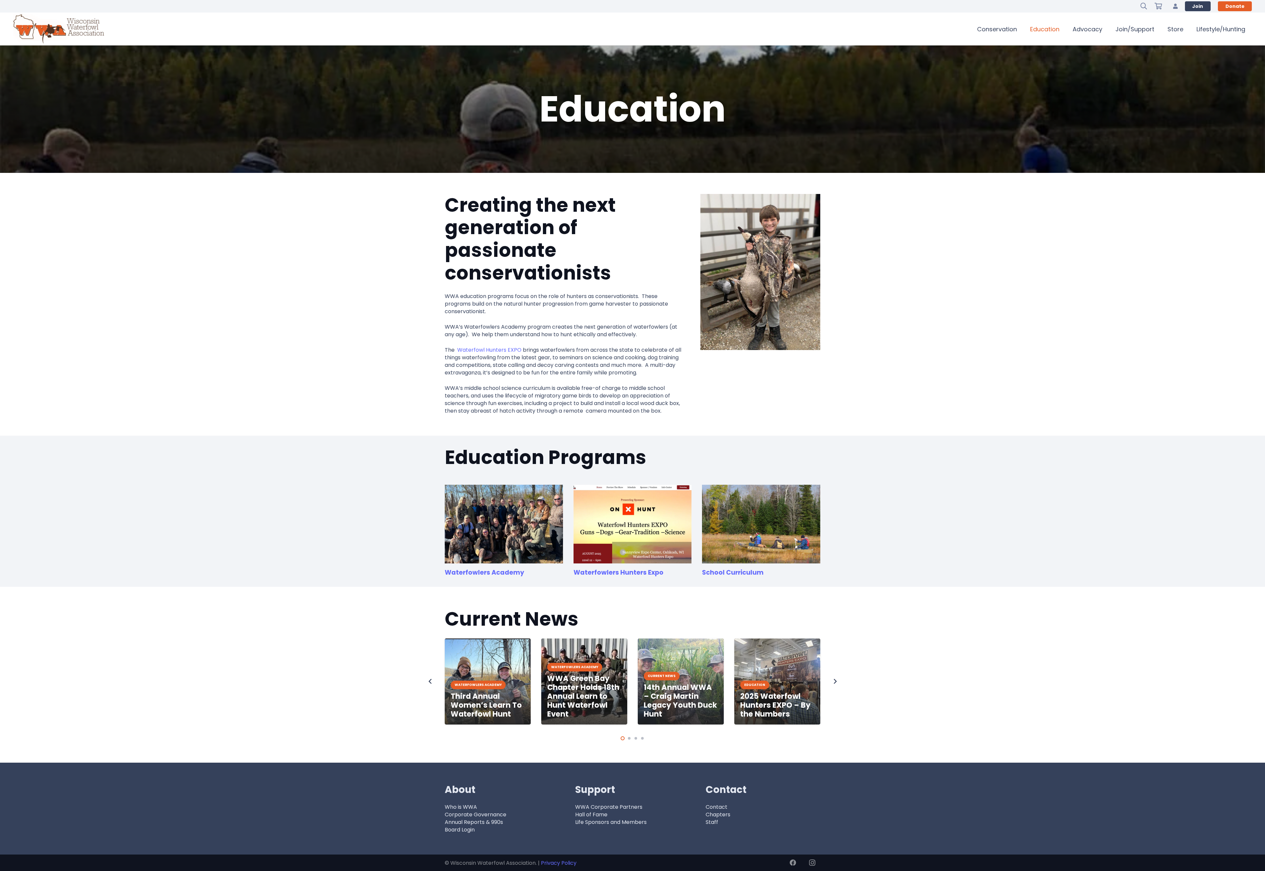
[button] (1144, 6)
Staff (712, 822)
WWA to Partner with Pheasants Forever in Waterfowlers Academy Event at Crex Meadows (775, 691)
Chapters (718, 814)
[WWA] (58, 29)
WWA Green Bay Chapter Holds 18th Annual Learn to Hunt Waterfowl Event (487, 696)
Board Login (460, 829)
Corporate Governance (475, 814)
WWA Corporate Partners (608, 807)
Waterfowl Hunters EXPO (489, 350)
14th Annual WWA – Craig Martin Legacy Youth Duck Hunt (584, 700)
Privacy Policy (558, 863)
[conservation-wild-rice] (761, 524)
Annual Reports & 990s (474, 822)
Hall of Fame (591, 814)
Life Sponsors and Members (611, 822)
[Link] (1175, 6)
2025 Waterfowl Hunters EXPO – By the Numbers (679, 705)
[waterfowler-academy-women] (504, 524)
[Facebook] (793, 863)
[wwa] (633, 524)
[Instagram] (812, 863)
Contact (716, 807)
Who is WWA (461, 807)
